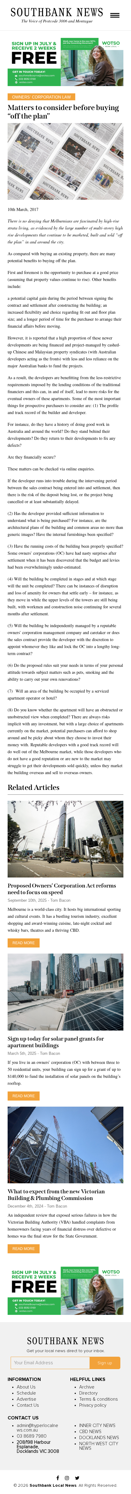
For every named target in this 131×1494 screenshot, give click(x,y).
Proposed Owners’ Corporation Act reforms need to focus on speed (62, 889)
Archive (86, 1387)
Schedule (26, 1393)
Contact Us (28, 1405)
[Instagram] (67, 1478)
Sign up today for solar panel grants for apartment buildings (56, 1042)
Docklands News (99, 1438)
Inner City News (97, 1425)
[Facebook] (57, 1478)
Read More (23, 943)
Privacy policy (92, 1405)
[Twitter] (77, 1478)
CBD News (90, 1431)
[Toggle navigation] (114, 16)
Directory (88, 1393)
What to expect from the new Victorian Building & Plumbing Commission (56, 1195)
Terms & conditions (98, 1399)
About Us (26, 1387)
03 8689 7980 (32, 1436)
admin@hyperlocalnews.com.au (37, 1427)
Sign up (104, 1363)
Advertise (26, 1399)
